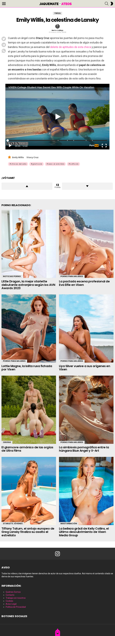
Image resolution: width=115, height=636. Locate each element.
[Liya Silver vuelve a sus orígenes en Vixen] (86, 328)
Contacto (10, 595)
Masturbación (68, 523)
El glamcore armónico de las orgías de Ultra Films (27, 449)
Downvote (87, 186)
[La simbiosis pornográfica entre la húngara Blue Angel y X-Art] (86, 410)
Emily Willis (18, 157)
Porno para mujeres (71, 276)
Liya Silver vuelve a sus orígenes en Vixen (84, 368)
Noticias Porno (12, 276)
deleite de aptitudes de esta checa (70, 47)
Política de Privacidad (16, 607)
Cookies (9, 601)
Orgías (7, 442)
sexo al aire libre (56, 164)
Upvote (26, 186)
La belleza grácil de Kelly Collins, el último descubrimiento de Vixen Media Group (84, 531)
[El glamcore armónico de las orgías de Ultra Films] (28, 410)
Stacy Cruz (32, 157)
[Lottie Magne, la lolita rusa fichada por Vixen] (28, 328)
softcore (74, 164)
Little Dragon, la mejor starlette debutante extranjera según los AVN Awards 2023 (28, 284)
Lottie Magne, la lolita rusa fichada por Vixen (26, 368)
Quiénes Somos (13, 592)
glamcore (37, 164)
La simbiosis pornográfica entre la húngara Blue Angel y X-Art (84, 449)
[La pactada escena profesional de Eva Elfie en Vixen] (86, 244)
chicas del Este (19, 164)
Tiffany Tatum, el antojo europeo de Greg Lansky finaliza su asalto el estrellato (27, 531)
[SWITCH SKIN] (112, 4)
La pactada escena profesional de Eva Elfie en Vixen (84, 283)
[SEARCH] (106, 4)
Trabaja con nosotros (16, 598)
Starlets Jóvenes (13, 523)
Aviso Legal (11, 604)
